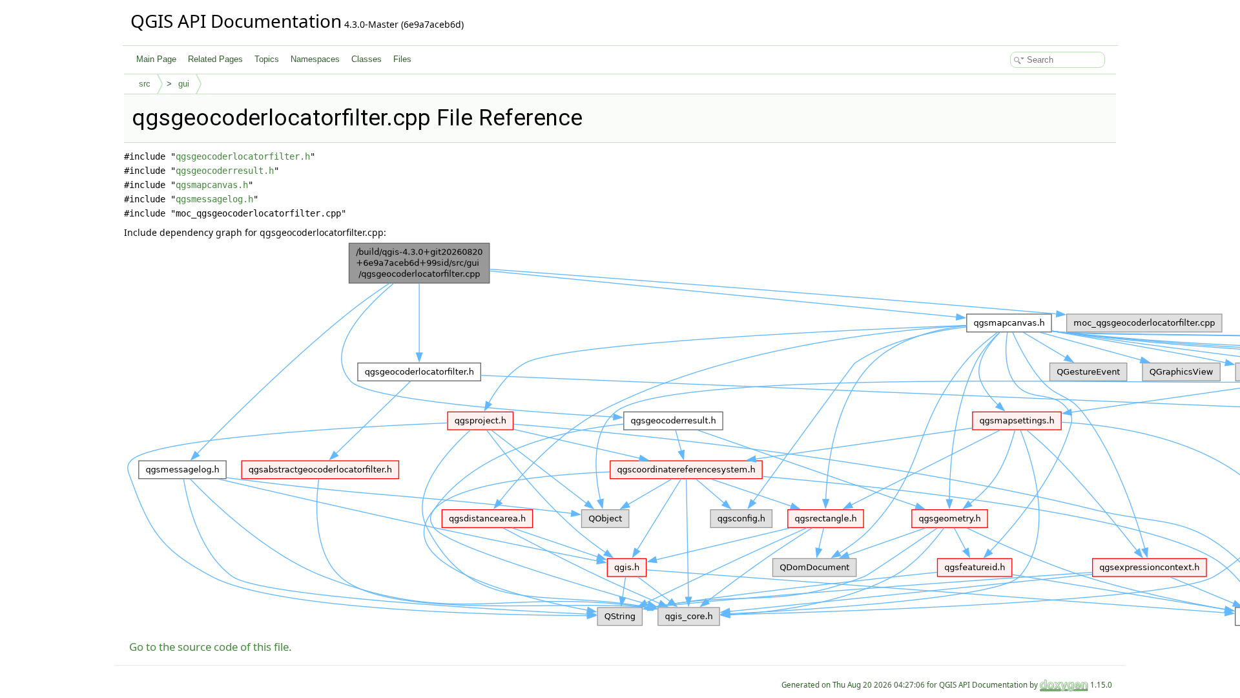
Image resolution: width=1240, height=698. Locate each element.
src (144, 84)
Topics (266, 59)
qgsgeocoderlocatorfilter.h (243, 156)
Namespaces (315, 59)
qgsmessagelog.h (214, 199)
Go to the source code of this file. (210, 646)
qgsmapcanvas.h (212, 185)
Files (402, 59)
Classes (366, 59)
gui (183, 84)
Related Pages (215, 59)
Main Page (156, 59)
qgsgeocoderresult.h (225, 170)
